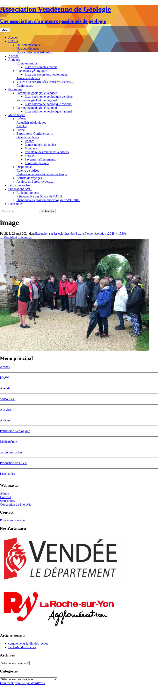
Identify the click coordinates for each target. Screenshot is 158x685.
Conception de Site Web (15, 504)
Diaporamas (24, 167)
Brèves (21, 118)
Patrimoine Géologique (15, 431)
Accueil (13, 37)
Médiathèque (16, 115)
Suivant (25, 237)
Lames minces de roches (40, 144)
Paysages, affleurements (40, 159)
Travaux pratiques (28, 78)
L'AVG (5, 377)
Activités (14, 59)
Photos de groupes (37, 163)
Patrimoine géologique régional (36, 100)
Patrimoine (15, 89)
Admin (4, 493)
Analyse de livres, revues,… (34, 181)
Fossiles (30, 155)
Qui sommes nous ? (29, 45)
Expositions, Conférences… (34, 133)
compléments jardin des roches (28, 643)
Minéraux (31, 148)
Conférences (24, 85)
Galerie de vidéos (27, 170)
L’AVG (13, 41)
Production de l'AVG (13, 463)
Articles (21, 126)
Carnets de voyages (29, 178)
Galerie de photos (27, 137)
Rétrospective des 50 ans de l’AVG (39, 196)
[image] (74, 349)
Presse (20, 130)
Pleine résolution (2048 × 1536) (105, 233)
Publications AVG (20, 189)
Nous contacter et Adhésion (34, 52)
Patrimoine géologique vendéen (36, 93)
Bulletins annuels (27, 192)
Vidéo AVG (7, 399)
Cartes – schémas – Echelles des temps (41, 174)
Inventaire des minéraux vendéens (47, 152)
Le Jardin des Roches (22, 647)
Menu (5, 30)
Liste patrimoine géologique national (48, 111)
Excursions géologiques (31, 70)
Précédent (8, 237)
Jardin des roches (19, 185)
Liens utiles (15, 203)
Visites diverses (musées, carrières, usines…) (45, 82)
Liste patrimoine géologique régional (48, 104)
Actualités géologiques (31, 122)
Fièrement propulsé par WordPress (22, 683)
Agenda (13, 56)
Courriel (5, 497)
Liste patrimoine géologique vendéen (49, 96)
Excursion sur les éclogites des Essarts (60, 233)
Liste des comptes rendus (41, 67)
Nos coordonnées (27, 48)
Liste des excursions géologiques (46, 74)
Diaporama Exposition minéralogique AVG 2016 (48, 200)
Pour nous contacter (13, 520)
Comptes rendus (26, 63)
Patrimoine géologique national (36, 107)
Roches (29, 141)
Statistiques (7, 501)
